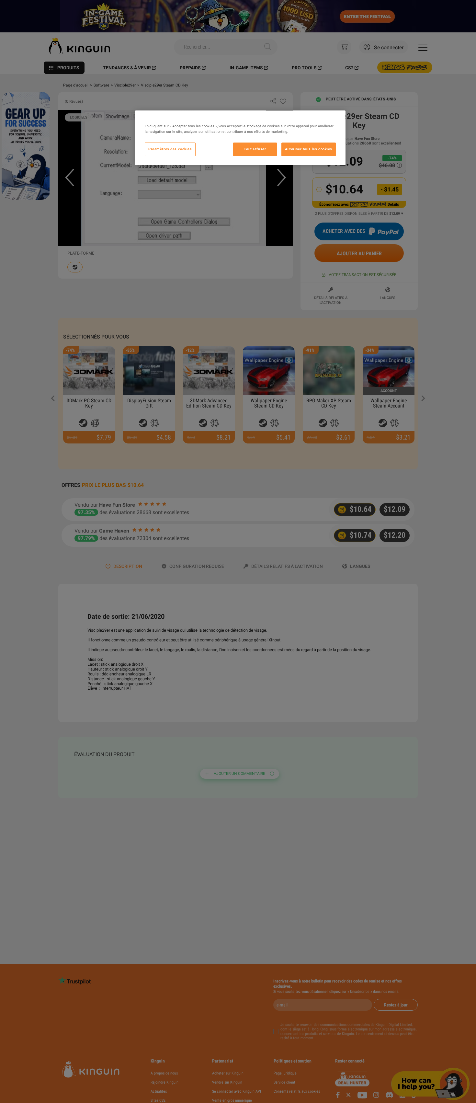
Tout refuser (255, 149)
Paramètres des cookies (170, 149)
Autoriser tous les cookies (308, 149)
